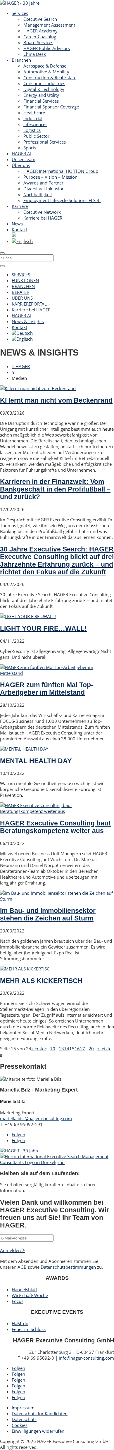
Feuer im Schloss (29, 1329)
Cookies (19, 1425)
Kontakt (19, 229)
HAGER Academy (40, 31)
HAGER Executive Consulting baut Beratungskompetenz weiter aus (55, 827)
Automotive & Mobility (46, 72)
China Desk (34, 54)
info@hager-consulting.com (86, 1358)
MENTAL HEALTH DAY (36, 761)
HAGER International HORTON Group (60, 171)
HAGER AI (21, 153)
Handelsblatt (24, 1289)
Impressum (23, 1408)
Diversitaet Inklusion (44, 189)
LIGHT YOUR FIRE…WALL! (43, 628)
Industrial (32, 118)
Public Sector (36, 136)
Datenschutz (24, 1419)
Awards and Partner (43, 183)
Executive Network (42, 212)
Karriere (20, 206)
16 (77, 1048)
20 (91, 1048)
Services (20, 13)
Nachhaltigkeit (37, 194)
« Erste (37, 1048)
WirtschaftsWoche (30, 1295)
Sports (29, 148)
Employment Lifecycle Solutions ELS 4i (62, 200)
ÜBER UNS (22, 298)
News (17, 224)
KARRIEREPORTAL (29, 304)
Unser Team (23, 159)
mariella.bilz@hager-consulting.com (36, 1118)
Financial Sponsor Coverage (51, 107)
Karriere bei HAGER (42, 218)
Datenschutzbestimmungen (68, 1267)
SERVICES (21, 274)
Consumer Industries (44, 83)
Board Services (38, 42)
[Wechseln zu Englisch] (22, 241)
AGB (22, 1267)
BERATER (20, 292)
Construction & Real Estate (49, 77)
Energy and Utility (41, 95)
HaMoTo (20, 1323)
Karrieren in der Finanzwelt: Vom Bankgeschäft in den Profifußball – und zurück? (55, 489)
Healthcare (34, 112)
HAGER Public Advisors (46, 48)
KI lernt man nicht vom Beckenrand (56, 400)
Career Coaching (39, 36)
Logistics (32, 130)
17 (82, 1048)
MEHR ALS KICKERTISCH (41, 981)
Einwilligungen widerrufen (38, 1431)
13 (61, 1048)
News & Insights (28, 321)
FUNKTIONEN (25, 280)
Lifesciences (35, 124)
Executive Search (40, 19)
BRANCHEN (23, 286)
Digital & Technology (43, 89)
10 (52, 1048)
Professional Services (44, 142)
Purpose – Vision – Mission (50, 177)
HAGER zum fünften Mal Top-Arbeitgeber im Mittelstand (46, 688)
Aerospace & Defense (44, 66)
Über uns (21, 165)
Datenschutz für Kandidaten (40, 1413)
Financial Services (41, 101)
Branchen (21, 60)
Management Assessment (49, 25)
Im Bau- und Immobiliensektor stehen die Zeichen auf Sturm (48, 914)
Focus (17, 1301)
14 (66, 1048)
